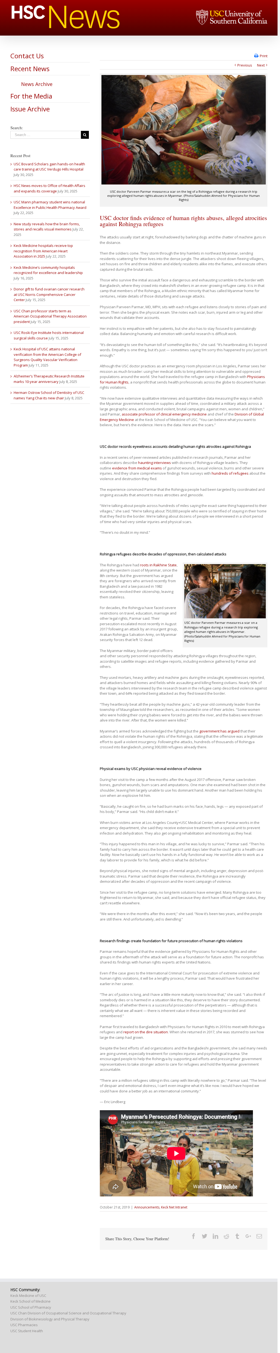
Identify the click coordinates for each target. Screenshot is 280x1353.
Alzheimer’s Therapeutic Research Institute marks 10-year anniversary (49, 379)
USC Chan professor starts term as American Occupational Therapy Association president (50, 316)
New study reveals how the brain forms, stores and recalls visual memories (47, 226)
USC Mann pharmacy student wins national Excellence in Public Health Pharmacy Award (50, 205)
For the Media (31, 95)
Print (263, 55)
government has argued (219, 731)
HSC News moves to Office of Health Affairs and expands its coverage (49, 188)
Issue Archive (30, 108)
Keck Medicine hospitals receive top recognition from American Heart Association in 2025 (43, 251)
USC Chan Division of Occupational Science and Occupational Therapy (68, 1313)
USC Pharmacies (24, 1324)
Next (261, 65)
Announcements (146, 1207)
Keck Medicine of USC (28, 1295)
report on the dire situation (145, 1031)
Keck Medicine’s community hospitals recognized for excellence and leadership (48, 270)
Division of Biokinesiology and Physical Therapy (49, 1319)
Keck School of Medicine (30, 1301)
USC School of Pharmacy (30, 1307)
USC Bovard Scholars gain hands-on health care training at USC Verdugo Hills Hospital (49, 166)
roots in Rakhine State (158, 564)
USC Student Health (26, 1330)
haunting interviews (154, 462)
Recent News (29, 68)
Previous (244, 65)
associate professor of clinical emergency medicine (164, 414)
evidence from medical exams (137, 468)
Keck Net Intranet (174, 1207)
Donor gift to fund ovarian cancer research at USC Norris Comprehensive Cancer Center (49, 294)
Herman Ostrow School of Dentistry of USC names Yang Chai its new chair (49, 395)
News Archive (36, 84)
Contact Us (27, 55)
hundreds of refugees (230, 473)
